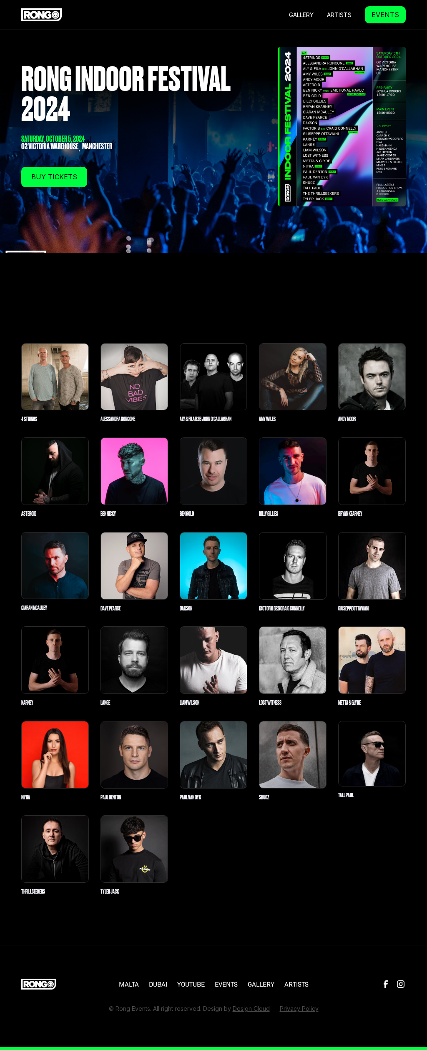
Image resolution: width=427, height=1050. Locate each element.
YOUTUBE (191, 984)
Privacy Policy (299, 1008)
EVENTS (385, 14)
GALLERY (301, 14)
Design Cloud (251, 1008)
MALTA (129, 984)
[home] (41, 14)
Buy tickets (54, 177)
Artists (339, 14)
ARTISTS (296, 984)
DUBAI (158, 984)
